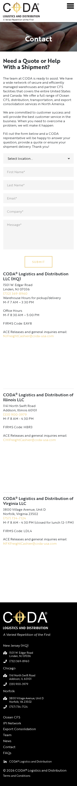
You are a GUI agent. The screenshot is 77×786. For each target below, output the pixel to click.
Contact (9, 746)
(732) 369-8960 (15, 293)
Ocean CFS (11, 717)
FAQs (7, 752)
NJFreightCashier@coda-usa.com (28, 335)
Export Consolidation (19, 728)
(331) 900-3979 (15, 414)
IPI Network (12, 723)
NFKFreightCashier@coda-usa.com (30, 543)
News (7, 740)
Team (7, 734)
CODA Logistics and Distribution (30, 761)
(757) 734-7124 (14, 518)
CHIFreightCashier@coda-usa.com (29, 439)
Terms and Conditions (16, 776)
